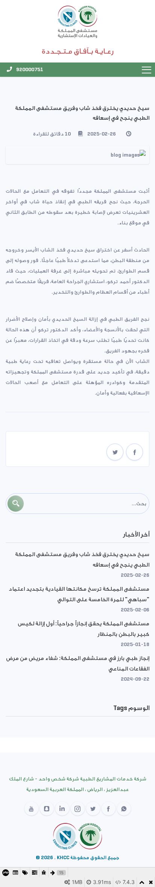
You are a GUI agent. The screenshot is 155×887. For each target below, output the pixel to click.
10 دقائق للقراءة (52, 134)
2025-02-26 (101, 134)
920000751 (29, 69)
